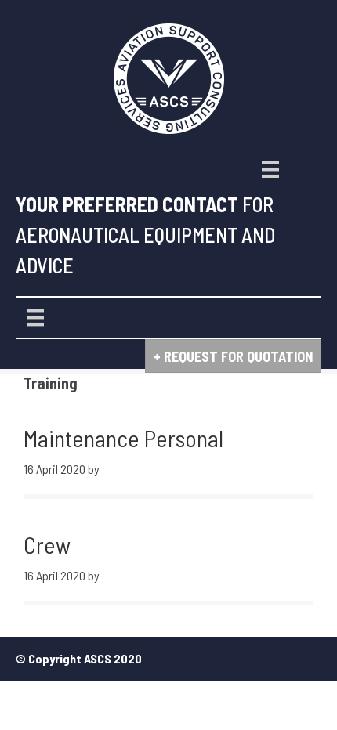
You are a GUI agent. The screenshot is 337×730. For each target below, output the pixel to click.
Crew (47, 544)
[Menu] (270, 169)
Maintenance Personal (123, 438)
